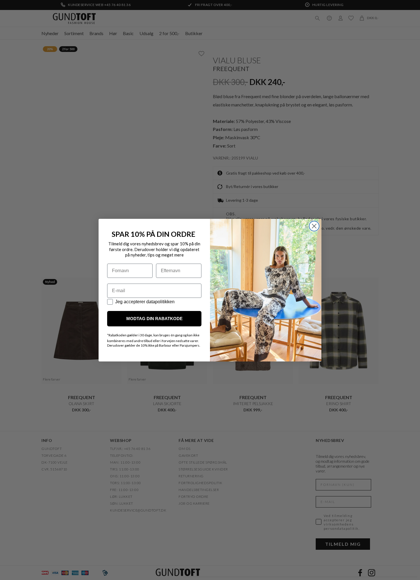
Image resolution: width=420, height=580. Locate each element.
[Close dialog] (314, 226)
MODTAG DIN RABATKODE (154, 318)
